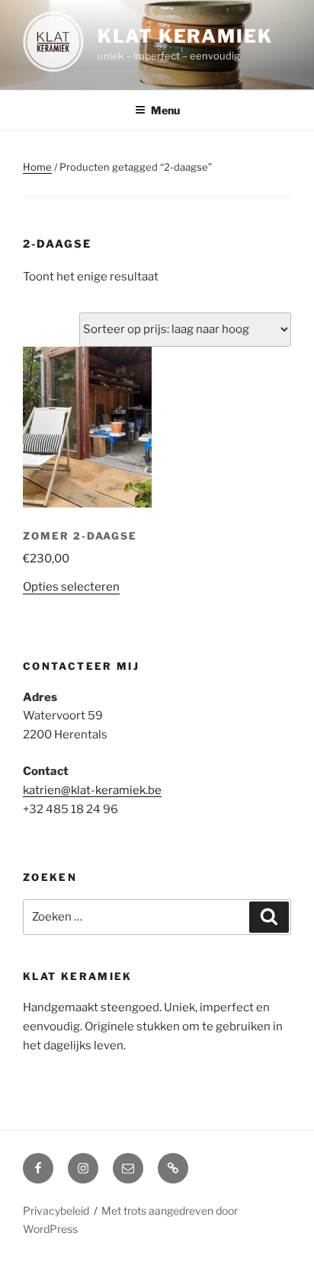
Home (37, 167)
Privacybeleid (56, 1210)
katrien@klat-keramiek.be (92, 790)
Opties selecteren (71, 587)
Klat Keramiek (185, 36)
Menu (165, 110)
